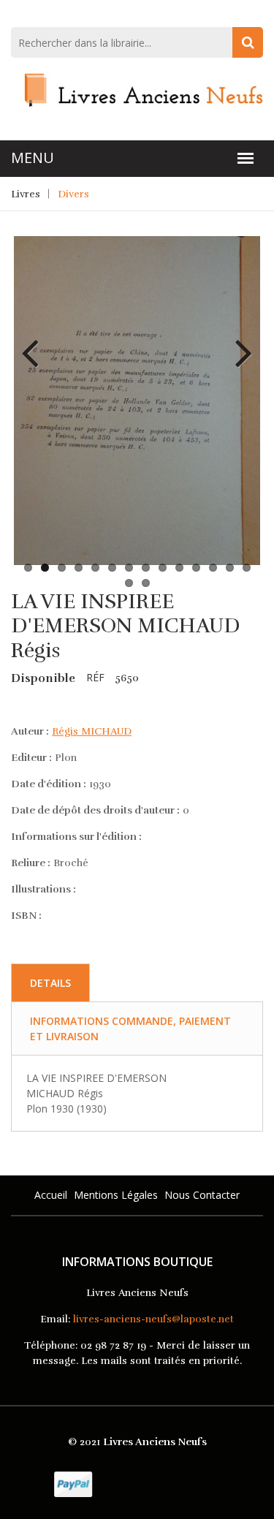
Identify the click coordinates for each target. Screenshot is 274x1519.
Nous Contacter (202, 1195)
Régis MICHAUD (92, 731)
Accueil (50, 1195)
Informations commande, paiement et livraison (130, 1028)
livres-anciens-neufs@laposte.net (153, 1319)
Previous (35, 342)
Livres (25, 194)
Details (50, 983)
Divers (73, 194)
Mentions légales (116, 1195)
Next (238, 342)
